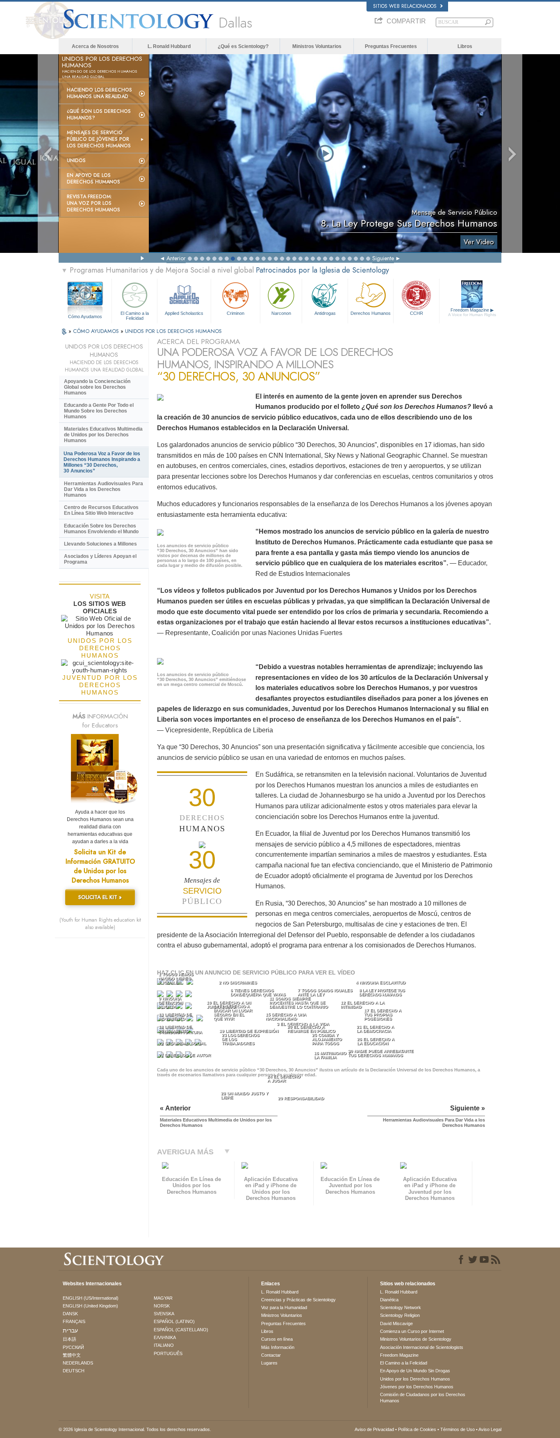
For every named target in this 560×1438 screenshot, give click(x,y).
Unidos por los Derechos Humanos (415, 1378)
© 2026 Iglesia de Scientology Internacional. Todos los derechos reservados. (135, 1429)
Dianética (389, 1299)
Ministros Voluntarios (316, 46)
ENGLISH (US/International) (90, 1298)
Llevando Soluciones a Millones (100, 544)
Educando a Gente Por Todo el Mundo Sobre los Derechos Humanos (99, 411)
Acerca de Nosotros (95, 46)
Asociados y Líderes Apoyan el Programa (100, 559)
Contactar (271, 1355)
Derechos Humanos (371, 313)
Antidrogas (325, 313)
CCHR (416, 313)
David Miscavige (396, 1323)
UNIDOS (76, 160)
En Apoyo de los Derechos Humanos (93, 179)
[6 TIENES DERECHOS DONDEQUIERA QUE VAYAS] (170, 995)
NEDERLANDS (78, 1362)
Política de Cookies (417, 1429)
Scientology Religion (400, 1315)
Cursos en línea (277, 1339)
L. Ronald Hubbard (169, 46)
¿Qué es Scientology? (243, 46)
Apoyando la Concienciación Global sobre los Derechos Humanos (97, 387)
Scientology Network (400, 1307)
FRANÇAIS (74, 1321)
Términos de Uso (457, 1429)
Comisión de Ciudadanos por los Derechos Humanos (422, 1397)
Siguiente (383, 258)
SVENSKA (164, 1313)
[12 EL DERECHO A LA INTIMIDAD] (189, 1007)
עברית (70, 1330)
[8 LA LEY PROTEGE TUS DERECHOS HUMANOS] (189, 995)
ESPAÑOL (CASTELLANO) (181, 1329)
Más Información (277, 1347)
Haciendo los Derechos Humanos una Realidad (99, 93)
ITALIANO (164, 1345)
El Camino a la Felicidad (135, 315)
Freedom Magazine (472, 312)
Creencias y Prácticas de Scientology (298, 1299)
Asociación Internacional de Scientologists (421, 1347)
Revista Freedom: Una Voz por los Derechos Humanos (93, 203)
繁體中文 (72, 1355)
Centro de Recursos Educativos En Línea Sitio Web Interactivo (101, 510)
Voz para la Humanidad (284, 1307)
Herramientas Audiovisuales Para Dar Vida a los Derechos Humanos (103, 489)
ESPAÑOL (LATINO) (174, 1321)
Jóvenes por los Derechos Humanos (416, 1386)
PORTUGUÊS (168, 1353)
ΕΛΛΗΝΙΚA (165, 1337)
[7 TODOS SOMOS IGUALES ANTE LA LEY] (180, 995)
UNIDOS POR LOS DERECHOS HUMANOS (173, 331)
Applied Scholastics (184, 313)
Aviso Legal (489, 1429)
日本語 (69, 1339)
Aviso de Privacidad (374, 1429)
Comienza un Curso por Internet (412, 1331)
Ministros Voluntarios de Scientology (415, 1339)
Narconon (281, 313)
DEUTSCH (73, 1370)
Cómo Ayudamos (85, 316)
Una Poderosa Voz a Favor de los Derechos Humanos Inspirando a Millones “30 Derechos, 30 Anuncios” (102, 462)
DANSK (70, 1313)
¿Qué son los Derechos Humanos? (99, 115)
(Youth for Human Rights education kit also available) (100, 923)
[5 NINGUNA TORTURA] (161, 995)
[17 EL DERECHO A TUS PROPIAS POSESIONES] (200, 1020)
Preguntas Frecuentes (391, 46)
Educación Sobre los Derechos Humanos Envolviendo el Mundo (101, 528)
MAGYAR (163, 1298)
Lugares (269, 1362)
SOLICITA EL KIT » (100, 897)
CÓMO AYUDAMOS (97, 331)
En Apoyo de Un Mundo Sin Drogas (415, 1370)
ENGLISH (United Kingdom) (90, 1305)
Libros (465, 46)
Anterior (176, 258)
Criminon (235, 313)
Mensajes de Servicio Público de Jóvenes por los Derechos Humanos (99, 139)
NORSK (162, 1305)
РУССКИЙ (73, 1347)
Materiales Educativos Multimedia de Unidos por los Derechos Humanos (103, 434)
